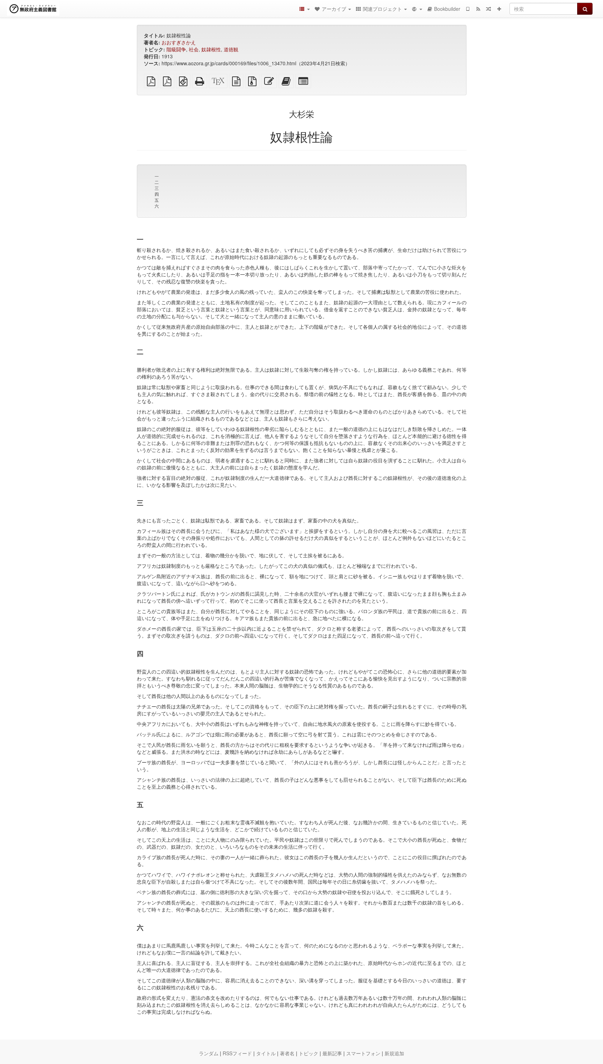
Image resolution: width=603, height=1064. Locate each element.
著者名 (287, 1053)
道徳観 (231, 49)
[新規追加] (499, 8)
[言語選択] (416, 8)
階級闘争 (176, 49)
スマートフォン (363, 1053)
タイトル (266, 1053)
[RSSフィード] (478, 8)
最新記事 (332, 1053)
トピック (308, 1053)
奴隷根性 (211, 49)
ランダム (208, 1053)
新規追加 (394, 1053)
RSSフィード (237, 1053)
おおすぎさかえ (179, 42)
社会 (194, 49)
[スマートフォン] (467, 8)
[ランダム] (488, 8)
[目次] (304, 8)
